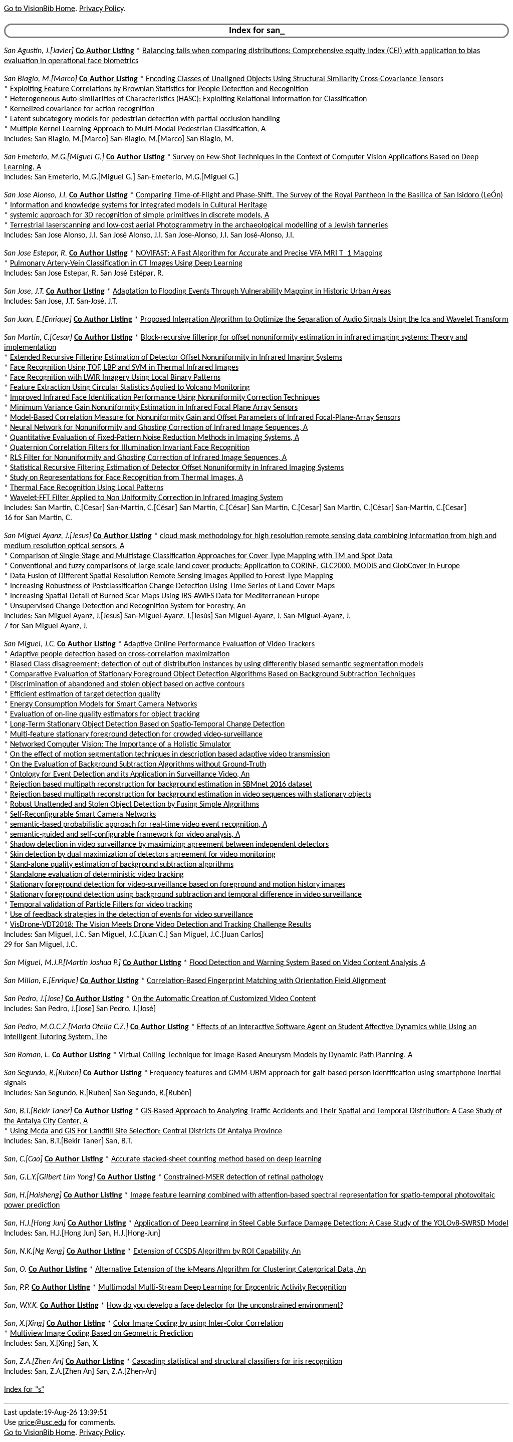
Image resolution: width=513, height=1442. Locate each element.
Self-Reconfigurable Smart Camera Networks (83, 815)
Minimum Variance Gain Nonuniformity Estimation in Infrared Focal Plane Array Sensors (154, 408)
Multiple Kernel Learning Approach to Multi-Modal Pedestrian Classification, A (138, 129)
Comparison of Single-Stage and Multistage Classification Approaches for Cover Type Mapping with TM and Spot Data (201, 556)
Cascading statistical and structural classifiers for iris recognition (237, 1362)
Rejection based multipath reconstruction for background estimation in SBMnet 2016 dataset (161, 785)
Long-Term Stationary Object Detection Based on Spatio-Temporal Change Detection (147, 724)
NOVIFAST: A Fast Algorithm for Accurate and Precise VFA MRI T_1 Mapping (259, 254)
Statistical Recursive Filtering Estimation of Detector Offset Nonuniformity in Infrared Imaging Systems (177, 468)
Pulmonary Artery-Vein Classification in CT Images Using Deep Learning (126, 264)
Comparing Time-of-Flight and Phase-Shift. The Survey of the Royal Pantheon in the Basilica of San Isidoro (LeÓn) (319, 195)
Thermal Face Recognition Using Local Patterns (86, 488)
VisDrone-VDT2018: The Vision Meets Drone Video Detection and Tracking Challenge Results (160, 925)
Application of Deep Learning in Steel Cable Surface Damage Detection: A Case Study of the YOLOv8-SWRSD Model (321, 1224)
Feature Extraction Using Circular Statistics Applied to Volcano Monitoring (130, 388)
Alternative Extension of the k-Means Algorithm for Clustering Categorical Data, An (230, 1270)
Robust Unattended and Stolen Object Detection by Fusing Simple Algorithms (134, 805)
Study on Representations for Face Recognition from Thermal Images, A (126, 478)
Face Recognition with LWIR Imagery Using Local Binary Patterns (115, 378)
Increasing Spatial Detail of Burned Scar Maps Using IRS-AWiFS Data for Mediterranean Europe (165, 596)
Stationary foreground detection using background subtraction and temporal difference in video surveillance (186, 895)
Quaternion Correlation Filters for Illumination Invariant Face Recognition (129, 448)
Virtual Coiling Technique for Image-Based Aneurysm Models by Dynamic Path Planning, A (265, 1055)
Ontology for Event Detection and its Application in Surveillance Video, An (129, 775)
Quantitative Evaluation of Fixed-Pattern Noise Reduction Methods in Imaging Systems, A (154, 438)
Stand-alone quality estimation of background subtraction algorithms (121, 865)
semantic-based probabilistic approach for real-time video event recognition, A (138, 825)
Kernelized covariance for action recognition (82, 109)
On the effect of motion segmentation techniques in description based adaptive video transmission (170, 755)
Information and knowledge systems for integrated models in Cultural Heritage (138, 205)
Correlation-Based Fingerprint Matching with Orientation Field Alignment (266, 981)
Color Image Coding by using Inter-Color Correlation (198, 1324)
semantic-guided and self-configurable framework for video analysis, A (125, 835)
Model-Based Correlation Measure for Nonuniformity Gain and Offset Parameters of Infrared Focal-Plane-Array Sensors (205, 418)
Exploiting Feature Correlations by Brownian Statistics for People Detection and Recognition (159, 89)
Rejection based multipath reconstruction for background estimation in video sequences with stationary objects (190, 795)
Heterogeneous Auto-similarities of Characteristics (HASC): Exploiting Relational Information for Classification (188, 99)
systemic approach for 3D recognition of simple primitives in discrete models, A (139, 215)
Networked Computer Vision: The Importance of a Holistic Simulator (120, 745)
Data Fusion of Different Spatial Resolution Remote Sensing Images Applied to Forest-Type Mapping (171, 576)
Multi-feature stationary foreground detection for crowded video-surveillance (136, 735)
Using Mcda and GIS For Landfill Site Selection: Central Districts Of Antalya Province (146, 1131)
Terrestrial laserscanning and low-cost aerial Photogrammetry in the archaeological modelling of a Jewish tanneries (199, 225)
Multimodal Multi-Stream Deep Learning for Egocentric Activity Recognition (222, 1288)
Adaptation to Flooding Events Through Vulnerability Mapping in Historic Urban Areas (252, 292)
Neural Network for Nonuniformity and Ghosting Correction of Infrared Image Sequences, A (159, 428)
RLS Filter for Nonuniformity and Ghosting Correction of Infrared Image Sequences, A (148, 458)
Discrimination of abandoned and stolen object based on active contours (127, 684)
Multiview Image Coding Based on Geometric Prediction (101, 1334)
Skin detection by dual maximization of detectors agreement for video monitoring (143, 855)
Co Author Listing (105, 51)
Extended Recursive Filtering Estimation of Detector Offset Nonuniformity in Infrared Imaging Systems (176, 358)
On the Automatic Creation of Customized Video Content (224, 999)
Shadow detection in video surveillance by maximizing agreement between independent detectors (169, 845)
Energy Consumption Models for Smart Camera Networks (103, 704)
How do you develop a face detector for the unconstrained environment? (225, 1306)
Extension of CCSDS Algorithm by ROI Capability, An (217, 1252)
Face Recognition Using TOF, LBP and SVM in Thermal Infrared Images (124, 368)
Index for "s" (24, 1390)
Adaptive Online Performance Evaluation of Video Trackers (219, 644)
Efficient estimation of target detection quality (85, 694)
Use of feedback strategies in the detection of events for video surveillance (131, 915)
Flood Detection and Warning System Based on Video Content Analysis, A (307, 963)
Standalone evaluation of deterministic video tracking (97, 875)
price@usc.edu (42, 1423)
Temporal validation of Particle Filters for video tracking (101, 905)
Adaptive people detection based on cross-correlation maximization (119, 654)
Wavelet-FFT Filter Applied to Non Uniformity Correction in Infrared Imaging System (146, 498)
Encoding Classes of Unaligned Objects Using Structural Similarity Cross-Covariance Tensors (294, 79)
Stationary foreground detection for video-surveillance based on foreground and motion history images (177, 885)
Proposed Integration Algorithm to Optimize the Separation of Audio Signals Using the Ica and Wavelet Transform (324, 320)
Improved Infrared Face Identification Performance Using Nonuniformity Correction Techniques (165, 398)
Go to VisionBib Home (39, 9)
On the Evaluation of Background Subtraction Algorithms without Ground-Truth (138, 765)
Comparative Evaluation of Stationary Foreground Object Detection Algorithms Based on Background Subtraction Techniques (212, 674)
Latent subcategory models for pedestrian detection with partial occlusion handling (145, 119)
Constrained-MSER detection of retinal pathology (243, 1177)
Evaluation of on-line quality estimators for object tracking (105, 714)
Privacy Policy (101, 9)
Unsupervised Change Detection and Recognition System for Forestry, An (127, 606)
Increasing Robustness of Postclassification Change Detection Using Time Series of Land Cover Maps (172, 586)
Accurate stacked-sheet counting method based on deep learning (216, 1159)
